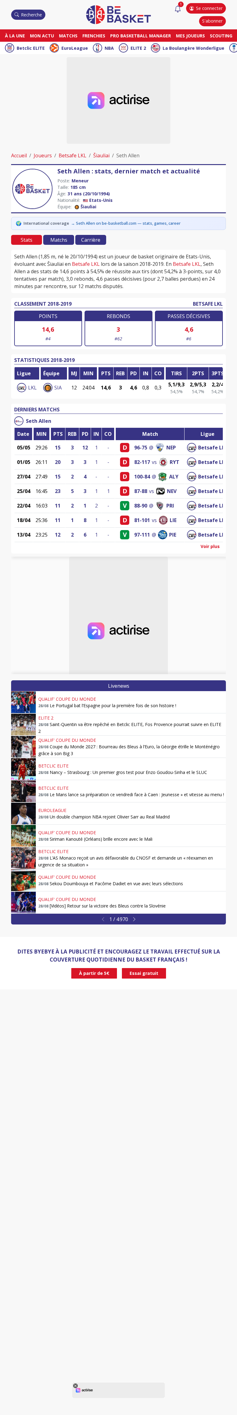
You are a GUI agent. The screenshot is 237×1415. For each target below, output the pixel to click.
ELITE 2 (138, 48)
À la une (15, 36)
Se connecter (209, 8)
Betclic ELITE (31, 48)
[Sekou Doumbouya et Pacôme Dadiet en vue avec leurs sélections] (23, 880)
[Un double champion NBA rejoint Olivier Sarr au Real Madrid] (23, 813)
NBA (109, 48)
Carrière (90, 239)
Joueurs (43, 155)
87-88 (140, 491)
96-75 (140, 447)
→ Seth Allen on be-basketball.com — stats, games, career (126, 223)
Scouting (221, 36)
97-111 (142, 534)
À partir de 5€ (94, 973)
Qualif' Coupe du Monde (67, 699)
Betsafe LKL (72, 155)
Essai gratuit (144, 973)
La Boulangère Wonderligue (193, 48)
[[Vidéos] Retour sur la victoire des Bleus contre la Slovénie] (23, 902)
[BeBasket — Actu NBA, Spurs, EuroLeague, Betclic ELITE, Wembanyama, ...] (118, 14)
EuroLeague (74, 48)
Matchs (68, 36)
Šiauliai (101, 155)
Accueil (19, 155)
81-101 (142, 520)
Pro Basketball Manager (140, 36)
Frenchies (93, 36)
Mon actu (42, 36)
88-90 (140, 505)
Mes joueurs (190, 36)
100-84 (142, 476)
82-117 (142, 462)
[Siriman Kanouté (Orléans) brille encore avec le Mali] (23, 836)
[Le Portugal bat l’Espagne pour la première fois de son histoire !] (23, 702)
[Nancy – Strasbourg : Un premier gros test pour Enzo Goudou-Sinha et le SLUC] (23, 769)
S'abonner (212, 21)
